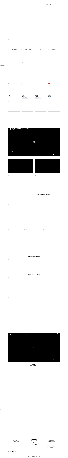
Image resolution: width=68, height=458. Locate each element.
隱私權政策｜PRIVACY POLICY (16, 442)
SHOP (20, 4)
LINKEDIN (34, 442)
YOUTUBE (34, 443)
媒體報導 (51, 4)
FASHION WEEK (34, 444)
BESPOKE (43, 4)
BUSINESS (39, 4)
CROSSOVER (35, 4)
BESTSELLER (24, 4)
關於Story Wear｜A (15, 440)
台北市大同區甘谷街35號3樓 (51, 441)
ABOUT (17, 4)
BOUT (18, 440)
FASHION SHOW (29, 4)
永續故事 (47, 4)
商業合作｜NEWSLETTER (16, 441)
